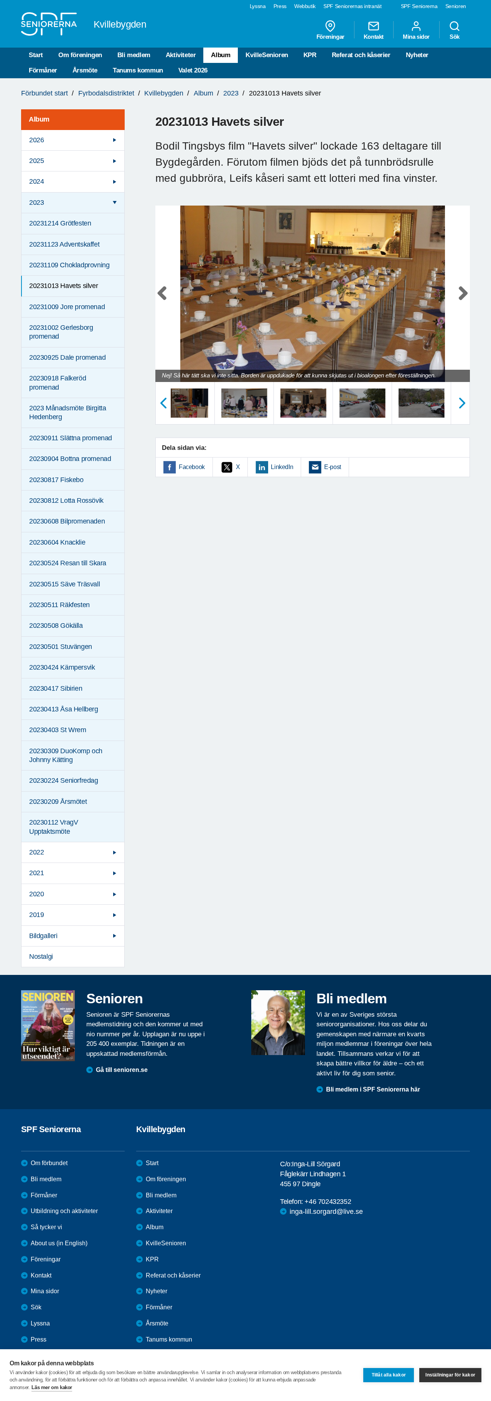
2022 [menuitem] (36, 852)
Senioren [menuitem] (455, 6)
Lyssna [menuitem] (258, 6)
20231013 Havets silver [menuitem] (63, 286)
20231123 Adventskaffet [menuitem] (64, 244)
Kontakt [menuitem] (374, 36)
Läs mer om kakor (51, 1387)
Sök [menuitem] (455, 36)
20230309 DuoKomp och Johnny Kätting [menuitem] (65, 755)
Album (220, 55)
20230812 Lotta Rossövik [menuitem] (66, 500)
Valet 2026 (193, 70)
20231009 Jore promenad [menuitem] (67, 307)
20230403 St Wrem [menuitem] (57, 730)
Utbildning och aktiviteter (64, 1211)
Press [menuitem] (280, 6)
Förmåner (43, 70)
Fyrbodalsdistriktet (106, 93)
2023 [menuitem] (36, 202)
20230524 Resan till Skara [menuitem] (67, 563)
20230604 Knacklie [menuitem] (57, 542)
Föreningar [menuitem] (330, 36)
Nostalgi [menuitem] (41, 956)
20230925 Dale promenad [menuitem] (67, 357)
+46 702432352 (328, 1201)
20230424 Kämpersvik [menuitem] (62, 667)
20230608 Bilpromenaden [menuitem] (67, 521)
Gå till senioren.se (122, 1070)
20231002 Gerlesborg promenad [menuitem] (61, 332)
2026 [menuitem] (36, 140)
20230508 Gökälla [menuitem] (56, 625)
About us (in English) (59, 1243)
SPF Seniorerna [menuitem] (419, 6)
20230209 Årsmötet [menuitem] (58, 801)
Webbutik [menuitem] (305, 6)
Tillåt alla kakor (389, 1375)
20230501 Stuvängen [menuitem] (60, 646)
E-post (332, 467)
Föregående (163, 403)
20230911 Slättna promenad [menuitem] (70, 438)
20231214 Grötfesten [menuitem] (60, 223)
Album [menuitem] (39, 119)
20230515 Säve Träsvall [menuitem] (64, 584)
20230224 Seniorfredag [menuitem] (63, 780)
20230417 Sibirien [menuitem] (55, 688)
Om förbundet (49, 1163)
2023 (231, 93)
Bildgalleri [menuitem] (43, 936)
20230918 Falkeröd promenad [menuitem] (57, 382)
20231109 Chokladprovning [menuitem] (69, 265)
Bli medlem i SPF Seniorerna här (373, 1089)
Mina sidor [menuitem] (416, 36)
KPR (309, 55)
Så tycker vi (46, 1227)
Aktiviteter (181, 55)
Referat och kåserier (361, 55)
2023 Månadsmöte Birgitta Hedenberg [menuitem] (67, 412)
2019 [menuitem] (36, 915)
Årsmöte (84, 70)
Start (36, 55)
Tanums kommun (138, 70)
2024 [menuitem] (36, 181)
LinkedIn (282, 467)
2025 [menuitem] (36, 161)
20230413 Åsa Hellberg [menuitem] (63, 709)
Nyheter (417, 55)
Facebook (192, 467)
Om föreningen (80, 55)
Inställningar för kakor (450, 1375)
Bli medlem (133, 55)
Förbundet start (44, 93)
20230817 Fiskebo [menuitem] (56, 480)
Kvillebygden (163, 93)
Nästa (462, 403)
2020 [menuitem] (36, 894)
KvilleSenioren (267, 55)
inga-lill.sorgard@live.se (326, 1211)
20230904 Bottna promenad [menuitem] (70, 459)
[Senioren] (48, 1025)
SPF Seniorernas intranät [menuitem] (352, 6)
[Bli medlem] (278, 1022)
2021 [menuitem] (36, 873)
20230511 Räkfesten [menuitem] (59, 605)
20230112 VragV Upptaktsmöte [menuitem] (53, 826)
